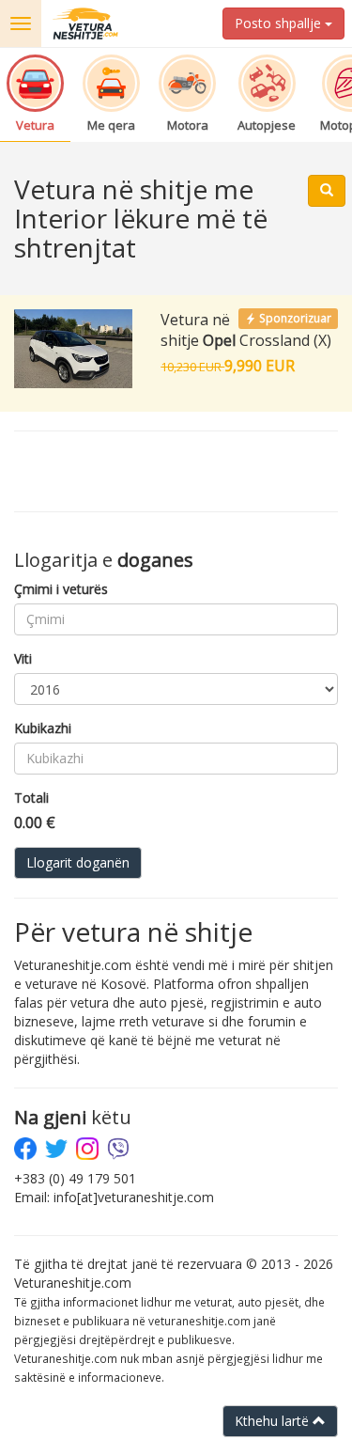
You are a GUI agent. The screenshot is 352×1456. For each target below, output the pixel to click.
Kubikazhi (42, 728)
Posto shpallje (280, 23)
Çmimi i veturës (61, 589)
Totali (31, 797)
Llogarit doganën (78, 862)
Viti (23, 658)
